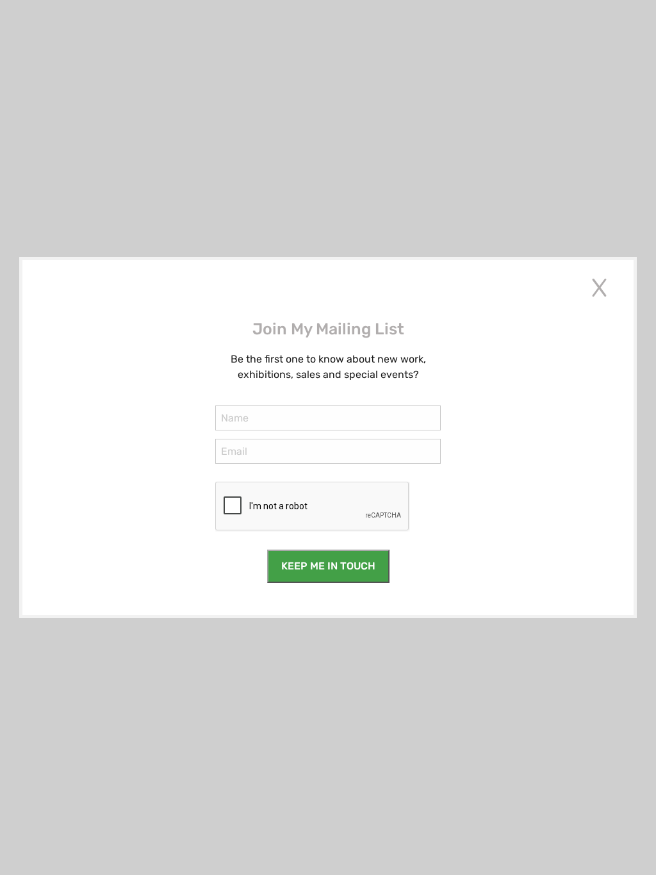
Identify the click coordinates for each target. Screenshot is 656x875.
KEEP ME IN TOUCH (328, 566)
